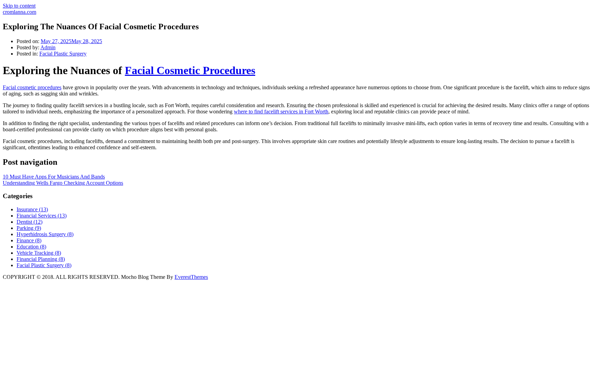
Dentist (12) (29, 222)
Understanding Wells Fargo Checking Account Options (63, 183)
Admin (48, 47)
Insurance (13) (32, 209)
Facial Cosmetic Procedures (190, 70)
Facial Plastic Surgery (63, 54)
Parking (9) (29, 228)
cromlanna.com (19, 12)
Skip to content (19, 6)
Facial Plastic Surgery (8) (44, 265)
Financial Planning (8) (41, 259)
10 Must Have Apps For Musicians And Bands (54, 177)
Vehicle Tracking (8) (39, 253)
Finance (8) (29, 240)
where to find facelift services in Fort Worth (281, 111)
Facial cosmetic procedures (32, 87)
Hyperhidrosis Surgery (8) (45, 234)
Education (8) (31, 247)
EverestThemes (191, 277)
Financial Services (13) (42, 216)
